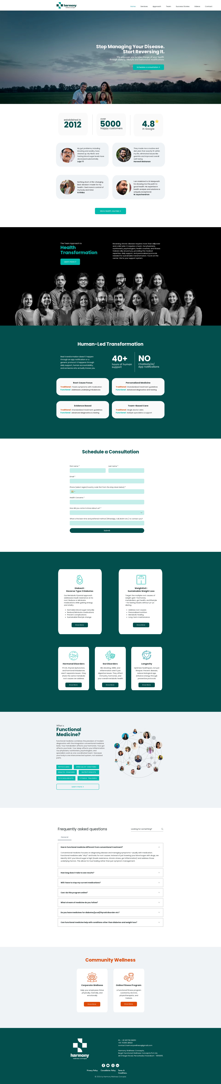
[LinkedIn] (117, 1065)
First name (75, 466)
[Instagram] (113, 1065)
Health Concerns (77, 498)
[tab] (64, 837)
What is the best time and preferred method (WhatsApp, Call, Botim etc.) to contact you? (106, 519)
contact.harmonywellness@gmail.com (135, 1045)
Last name (113, 466)
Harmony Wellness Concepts (131, 1050)
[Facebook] (103, 1065)
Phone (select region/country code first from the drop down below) (98, 487)
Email (72, 477)
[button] (145, 6)
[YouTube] (108, 1065)
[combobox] (107, 512)
